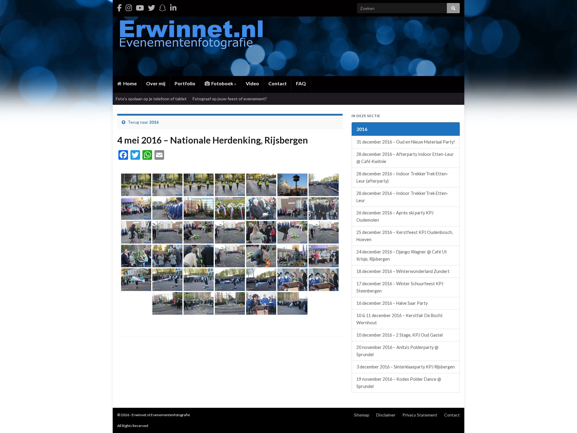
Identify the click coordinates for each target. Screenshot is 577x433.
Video (252, 83)
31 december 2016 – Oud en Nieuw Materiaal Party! (405, 141)
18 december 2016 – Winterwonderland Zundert (403, 271)
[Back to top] (563, 419)
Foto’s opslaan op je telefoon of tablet (151, 98)
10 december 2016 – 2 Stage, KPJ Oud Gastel (399, 335)
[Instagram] (129, 7)
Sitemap (361, 414)
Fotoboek (222, 83)
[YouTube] (140, 7)
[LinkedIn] (173, 7)
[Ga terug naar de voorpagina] (288, 46)
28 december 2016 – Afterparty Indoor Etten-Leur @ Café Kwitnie (405, 158)
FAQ (301, 83)
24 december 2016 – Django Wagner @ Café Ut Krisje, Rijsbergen (401, 255)
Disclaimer (385, 414)
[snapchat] (162, 7)
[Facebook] (119, 7)
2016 (154, 122)
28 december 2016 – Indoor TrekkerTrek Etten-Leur (402, 197)
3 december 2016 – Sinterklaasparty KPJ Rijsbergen (405, 366)
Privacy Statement (419, 414)
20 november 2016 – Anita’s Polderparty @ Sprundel (397, 351)
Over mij (155, 83)
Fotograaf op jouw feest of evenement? (230, 98)
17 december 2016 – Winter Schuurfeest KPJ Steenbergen (399, 287)
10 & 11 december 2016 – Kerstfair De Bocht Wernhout (399, 319)
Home (129, 83)
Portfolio (185, 83)
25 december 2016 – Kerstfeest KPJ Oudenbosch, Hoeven (404, 236)
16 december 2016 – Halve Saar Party (392, 303)
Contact (277, 83)
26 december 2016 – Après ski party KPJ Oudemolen (394, 216)
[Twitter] (151, 7)
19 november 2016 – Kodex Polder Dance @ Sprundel (398, 383)
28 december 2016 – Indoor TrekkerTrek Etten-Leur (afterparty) (402, 177)
